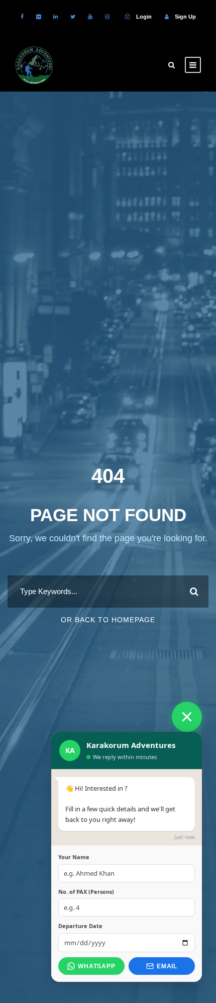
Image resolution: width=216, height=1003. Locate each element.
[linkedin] (55, 17)
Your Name (73, 857)
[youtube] (90, 17)
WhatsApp (96, 966)
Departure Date (80, 926)
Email (167, 966)
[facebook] (22, 17)
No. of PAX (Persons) (86, 891)
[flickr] (38, 17)
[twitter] (72, 17)
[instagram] (107, 17)
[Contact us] (187, 717)
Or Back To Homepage (108, 620)
